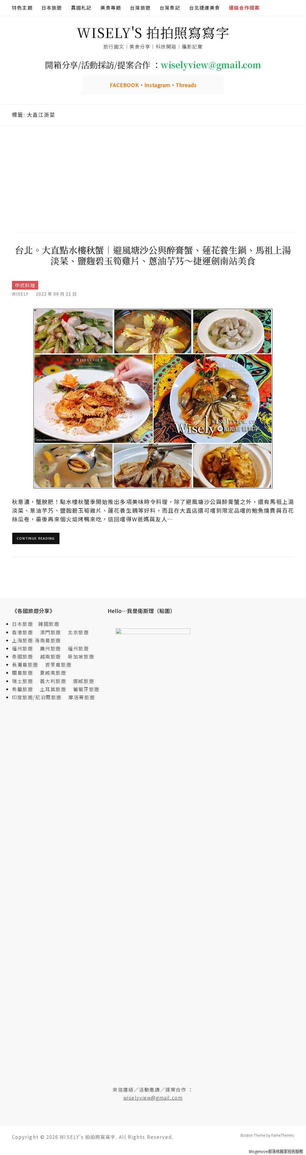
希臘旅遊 (25, 689)
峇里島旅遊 (58, 664)
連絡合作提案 (244, 7)
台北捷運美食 (204, 7)
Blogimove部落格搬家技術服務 (276, 1151)
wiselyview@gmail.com (153, 1097)
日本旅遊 (52, 7)
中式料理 (25, 285)
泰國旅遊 (25, 656)
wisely (20, 293)
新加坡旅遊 (81, 656)
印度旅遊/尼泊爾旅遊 (39, 697)
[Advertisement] (153, 178)
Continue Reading (36, 538)
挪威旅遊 (83, 681)
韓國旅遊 (48, 623)
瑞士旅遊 (25, 681)
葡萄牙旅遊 (86, 689)
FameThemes (282, 1135)
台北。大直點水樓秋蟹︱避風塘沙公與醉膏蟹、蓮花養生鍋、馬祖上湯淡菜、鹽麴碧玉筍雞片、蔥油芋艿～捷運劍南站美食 (153, 255)
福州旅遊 (25, 648)
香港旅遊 (22, 632)
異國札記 (81, 7)
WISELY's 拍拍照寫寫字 (153, 32)
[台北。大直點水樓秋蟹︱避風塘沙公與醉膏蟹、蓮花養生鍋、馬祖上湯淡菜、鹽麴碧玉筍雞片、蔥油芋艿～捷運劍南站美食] (153, 398)
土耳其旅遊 (56, 689)
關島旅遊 (25, 672)
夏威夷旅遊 (53, 672)
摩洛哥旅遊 (81, 697)
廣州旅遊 (50, 648)
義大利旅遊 (53, 681)
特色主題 (22, 7)
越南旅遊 (53, 656)
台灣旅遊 (140, 7)
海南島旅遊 (48, 640)
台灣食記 (170, 7)
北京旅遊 (78, 632)
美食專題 (110, 7)
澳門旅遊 (50, 632)
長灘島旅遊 (25, 664)
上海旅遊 (22, 640)
